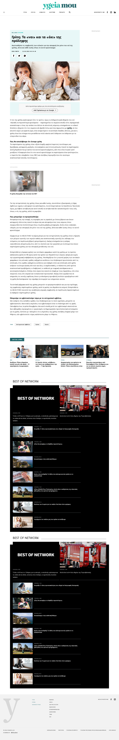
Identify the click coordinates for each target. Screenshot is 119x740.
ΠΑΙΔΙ (50, 714)
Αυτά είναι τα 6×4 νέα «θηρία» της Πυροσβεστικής (75, 416)
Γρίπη (37, 324)
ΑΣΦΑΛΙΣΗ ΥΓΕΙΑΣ (36, 704)
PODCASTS (62, 12)
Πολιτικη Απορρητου (72, 730)
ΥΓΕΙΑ (25, 12)
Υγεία (46, 324)
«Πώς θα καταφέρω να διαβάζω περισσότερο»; (48, 444)
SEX (50, 717)
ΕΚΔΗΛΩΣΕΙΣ (52, 707)
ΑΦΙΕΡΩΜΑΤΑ (52, 712)
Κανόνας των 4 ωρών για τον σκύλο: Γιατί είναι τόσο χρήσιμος (52, 504)
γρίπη (69, 128)
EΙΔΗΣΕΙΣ (51, 699)
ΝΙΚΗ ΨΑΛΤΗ (15, 51)
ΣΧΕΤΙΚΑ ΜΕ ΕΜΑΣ (51, 730)
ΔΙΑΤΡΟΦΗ (52, 12)
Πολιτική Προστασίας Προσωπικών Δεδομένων (93, 730)
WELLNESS (14, 32)
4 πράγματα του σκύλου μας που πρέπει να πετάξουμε (50, 519)
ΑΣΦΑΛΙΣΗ (42, 12)
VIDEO (51, 702)
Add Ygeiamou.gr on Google (44, 110)
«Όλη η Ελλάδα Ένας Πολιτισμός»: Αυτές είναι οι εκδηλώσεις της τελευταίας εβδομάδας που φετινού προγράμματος (55, 490)
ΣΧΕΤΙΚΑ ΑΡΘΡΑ (17, 340)
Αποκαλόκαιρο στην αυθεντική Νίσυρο (45, 459)
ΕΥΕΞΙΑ (33, 12)
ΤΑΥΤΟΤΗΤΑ (61, 730)
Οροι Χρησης (112, 730)
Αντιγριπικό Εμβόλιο (23, 324)
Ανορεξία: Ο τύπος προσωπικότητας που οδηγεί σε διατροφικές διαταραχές (56, 429)
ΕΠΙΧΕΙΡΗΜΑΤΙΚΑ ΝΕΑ (54, 709)
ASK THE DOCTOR (53, 704)
